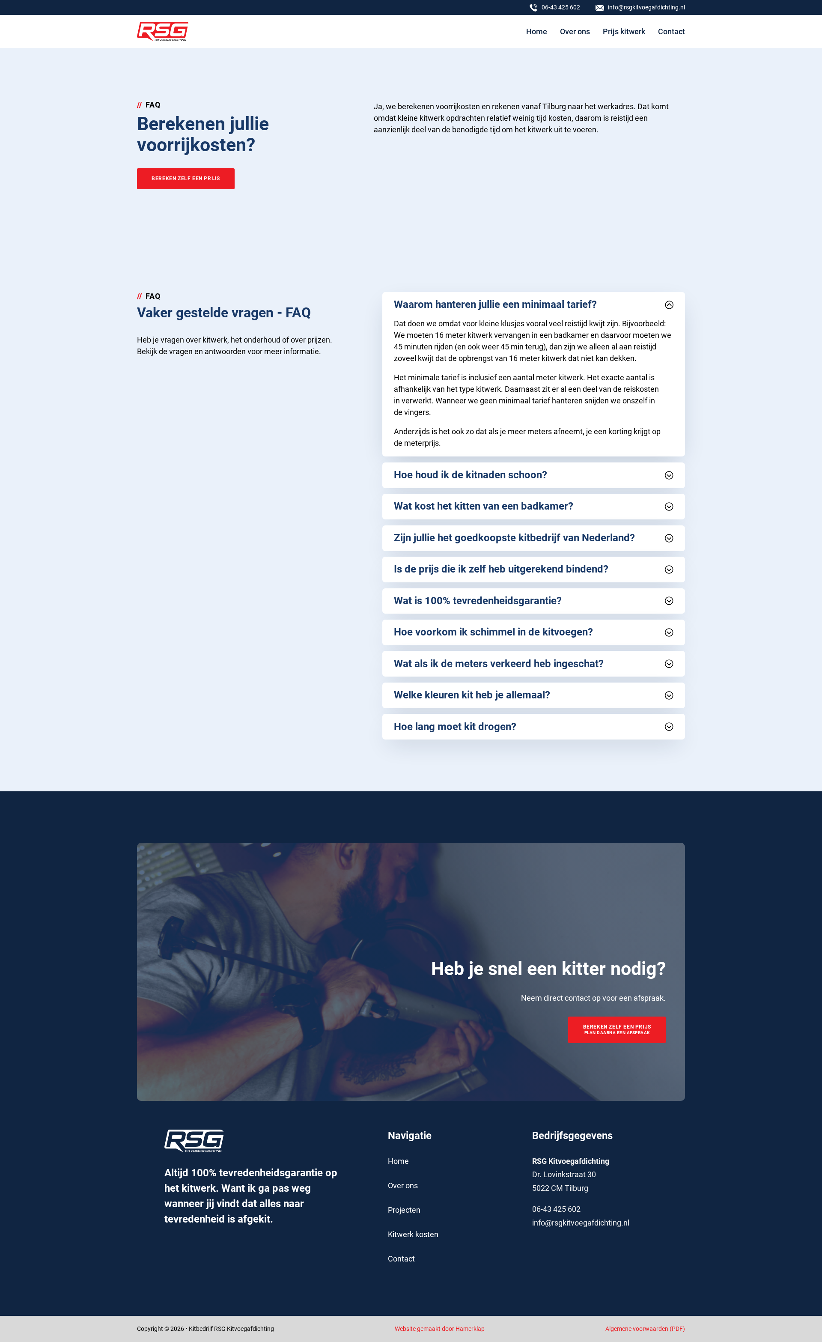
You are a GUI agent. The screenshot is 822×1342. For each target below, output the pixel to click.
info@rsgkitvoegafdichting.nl (580, 1222)
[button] (533, 305)
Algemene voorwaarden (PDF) (645, 1328)
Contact (671, 31)
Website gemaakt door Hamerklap (440, 1328)
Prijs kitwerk (624, 31)
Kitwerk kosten (413, 1234)
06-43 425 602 (556, 1209)
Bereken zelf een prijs (186, 179)
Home (536, 31)
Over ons (575, 31)
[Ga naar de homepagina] (162, 31)
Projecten (404, 1209)
